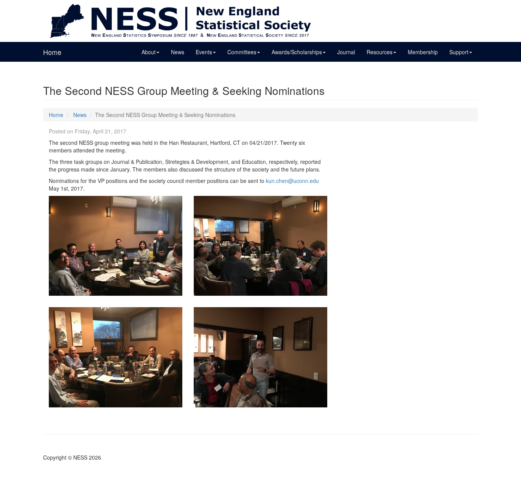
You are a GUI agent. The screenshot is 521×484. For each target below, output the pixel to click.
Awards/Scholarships (297, 52)
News (177, 52)
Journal (346, 52)
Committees (241, 52)
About (149, 52)
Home (52, 52)
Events (204, 52)
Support (458, 52)
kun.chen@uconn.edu (292, 180)
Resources (379, 52)
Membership (423, 52)
